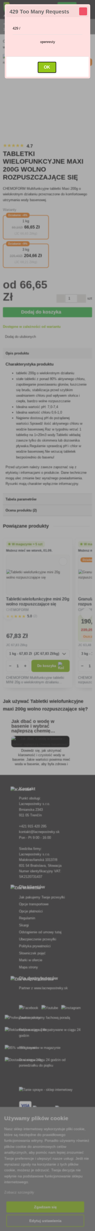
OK (47, 67)
